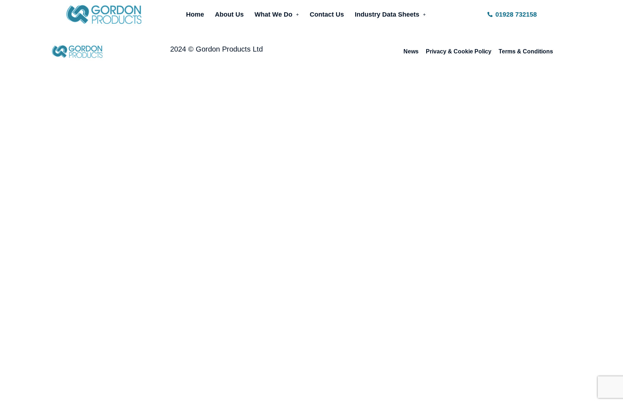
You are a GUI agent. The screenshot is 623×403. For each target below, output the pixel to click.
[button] (276, 14)
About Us (229, 14)
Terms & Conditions (526, 51)
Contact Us (327, 14)
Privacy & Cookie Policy (458, 51)
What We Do (273, 14)
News (411, 51)
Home (195, 14)
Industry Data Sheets (387, 14)
